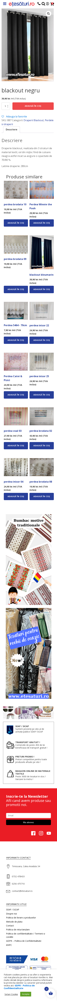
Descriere (11, 129)
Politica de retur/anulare (18, 929)
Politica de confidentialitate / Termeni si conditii (25, 935)
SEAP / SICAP (12, 909)
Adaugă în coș (33, 106)
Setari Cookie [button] (11, 994)
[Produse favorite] (43, 4)
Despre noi (11, 913)
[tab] (11, 129)
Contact (10, 925)
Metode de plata (14, 921)
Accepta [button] (25, 994)
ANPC (9, 945)
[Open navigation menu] (4, 4)
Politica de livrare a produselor (21, 917)
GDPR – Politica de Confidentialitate (23, 940)
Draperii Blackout (34, 120)
